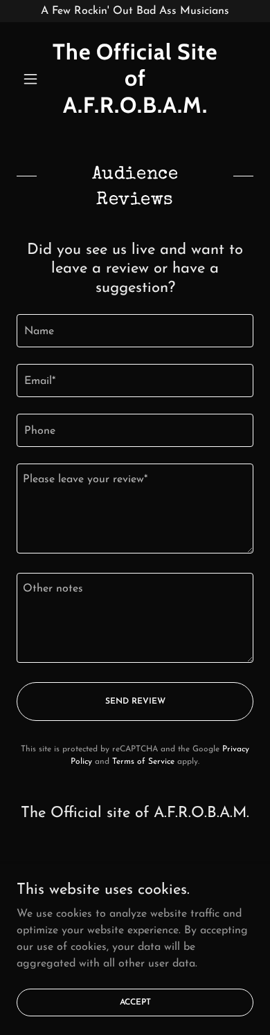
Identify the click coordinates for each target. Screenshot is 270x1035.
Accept (135, 1002)
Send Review (135, 701)
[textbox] (135, 330)
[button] (34, 79)
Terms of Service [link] (143, 762)
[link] (134, 78)
